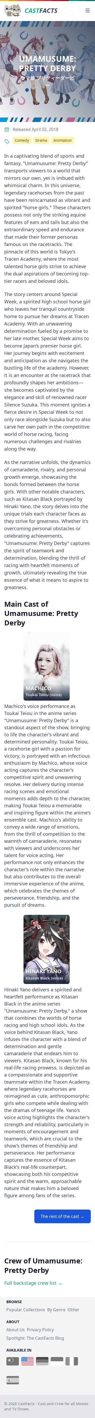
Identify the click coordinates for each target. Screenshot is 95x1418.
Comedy (22, 140)
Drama (41, 140)
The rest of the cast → (62, 1216)
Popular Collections (25, 1310)
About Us (15, 1330)
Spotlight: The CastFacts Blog (35, 1338)
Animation (63, 140)
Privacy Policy (40, 1330)
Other (73, 1310)
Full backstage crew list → (33, 1283)
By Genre (56, 1310)
